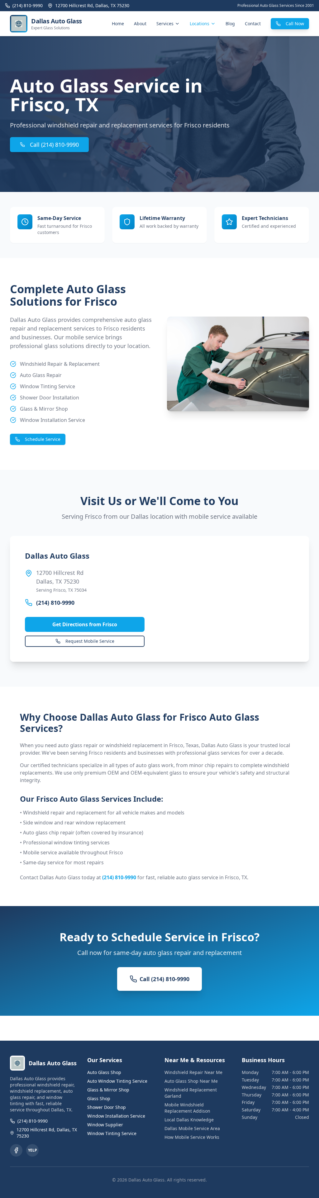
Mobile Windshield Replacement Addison (187, 1108)
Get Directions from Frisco (84, 624)
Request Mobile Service (89, 641)
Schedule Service (42, 439)
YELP (32, 1150)
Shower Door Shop (106, 1107)
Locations (199, 23)
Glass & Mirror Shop (108, 1090)
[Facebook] (16, 1150)
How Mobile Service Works (191, 1137)
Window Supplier (105, 1125)
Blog (230, 23)
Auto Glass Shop (104, 1072)
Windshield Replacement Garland (190, 1093)
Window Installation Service (116, 1116)
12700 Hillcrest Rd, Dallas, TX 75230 (47, 1133)
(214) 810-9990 (55, 602)
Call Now (295, 23)
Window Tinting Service (111, 1133)
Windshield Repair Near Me (193, 1072)
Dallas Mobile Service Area (192, 1128)
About (140, 23)
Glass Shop (98, 1098)
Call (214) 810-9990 (54, 144)
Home (118, 23)
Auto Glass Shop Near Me (191, 1081)
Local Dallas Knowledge (189, 1120)
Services (165, 23)
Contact (253, 23)
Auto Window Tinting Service (117, 1081)
